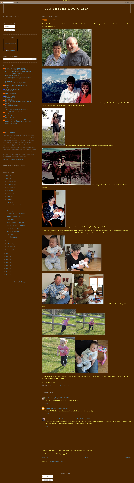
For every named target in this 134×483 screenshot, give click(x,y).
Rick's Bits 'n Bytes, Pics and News (16, 120)
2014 (7, 256)
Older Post (128, 457)
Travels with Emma (11, 116)
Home (86, 457)
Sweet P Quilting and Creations (14, 112)
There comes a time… (11, 117)
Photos (15, 48)
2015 (7, 253)
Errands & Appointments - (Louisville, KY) (17, 109)
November (10, 184)
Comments (9, 30)
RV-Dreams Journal (11, 108)
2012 (7, 262)
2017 (7, 175)
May (8, 202)
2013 (7, 259)
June (8, 199)
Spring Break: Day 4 (10, 97)
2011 (7, 265)
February (10, 247)
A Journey (10, 211)
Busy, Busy (10, 234)
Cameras (12, 48)
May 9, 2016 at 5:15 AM (62, 398)
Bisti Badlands (9, 91)
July (8, 196)
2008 (7, 274)
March (9, 244)
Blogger (23, 282)
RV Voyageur (9, 104)
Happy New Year (9, 87)
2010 (7, 268)
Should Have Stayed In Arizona (16, 225)
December (10, 181)
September (10, 190)
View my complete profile (13, 159)
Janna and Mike (11, 132)
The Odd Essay (50, 398)
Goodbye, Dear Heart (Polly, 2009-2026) (16, 83)
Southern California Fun (11, 105)
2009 (7, 271)
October (9, 187)
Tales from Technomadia (12, 76)
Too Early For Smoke (13, 231)
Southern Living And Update (15, 205)
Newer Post (45, 457)
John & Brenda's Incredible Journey (16, 85)
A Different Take (12, 237)
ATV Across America (11, 93)
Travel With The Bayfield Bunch (15, 68)
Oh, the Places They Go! (12, 89)
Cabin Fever (10, 219)
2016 (7, 178)
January (9, 250)
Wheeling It (8, 81)
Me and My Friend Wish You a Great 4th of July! (18, 101)
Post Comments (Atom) (56, 461)
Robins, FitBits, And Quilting (15, 222)
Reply (47, 403)
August (9, 193)
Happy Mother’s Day (13, 228)
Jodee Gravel (49, 408)
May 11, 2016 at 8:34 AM (83, 419)
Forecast (6, 48)
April (9, 241)
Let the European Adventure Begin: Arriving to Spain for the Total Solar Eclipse (18, 78)
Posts (7, 26)
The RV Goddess (10, 96)
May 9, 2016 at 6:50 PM (61, 408)
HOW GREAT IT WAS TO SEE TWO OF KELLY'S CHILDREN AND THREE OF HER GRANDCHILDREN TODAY (18, 71)
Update (9, 208)
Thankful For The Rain (13, 216)
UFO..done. (8, 113)
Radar (9, 48)
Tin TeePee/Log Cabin (67, 8)
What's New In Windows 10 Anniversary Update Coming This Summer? (18, 122)
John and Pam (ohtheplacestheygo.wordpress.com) (61, 419)
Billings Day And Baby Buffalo (16, 214)
